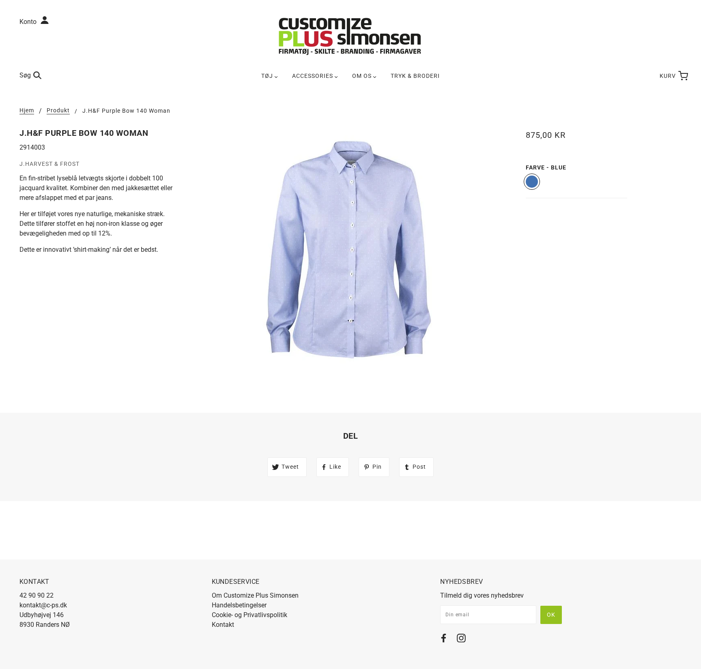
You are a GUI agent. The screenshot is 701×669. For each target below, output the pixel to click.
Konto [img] (28, 22)
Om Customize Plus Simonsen (255, 595)
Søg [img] (25, 75)
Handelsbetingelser (239, 605)
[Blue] (532, 182)
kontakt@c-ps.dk (43, 605)
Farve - (546, 167)
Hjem (26, 110)
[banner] (350, 36)
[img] (443, 639)
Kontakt (223, 624)
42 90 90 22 (36, 595)
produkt (58, 110)
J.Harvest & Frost (49, 164)
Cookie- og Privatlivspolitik (249, 615)
